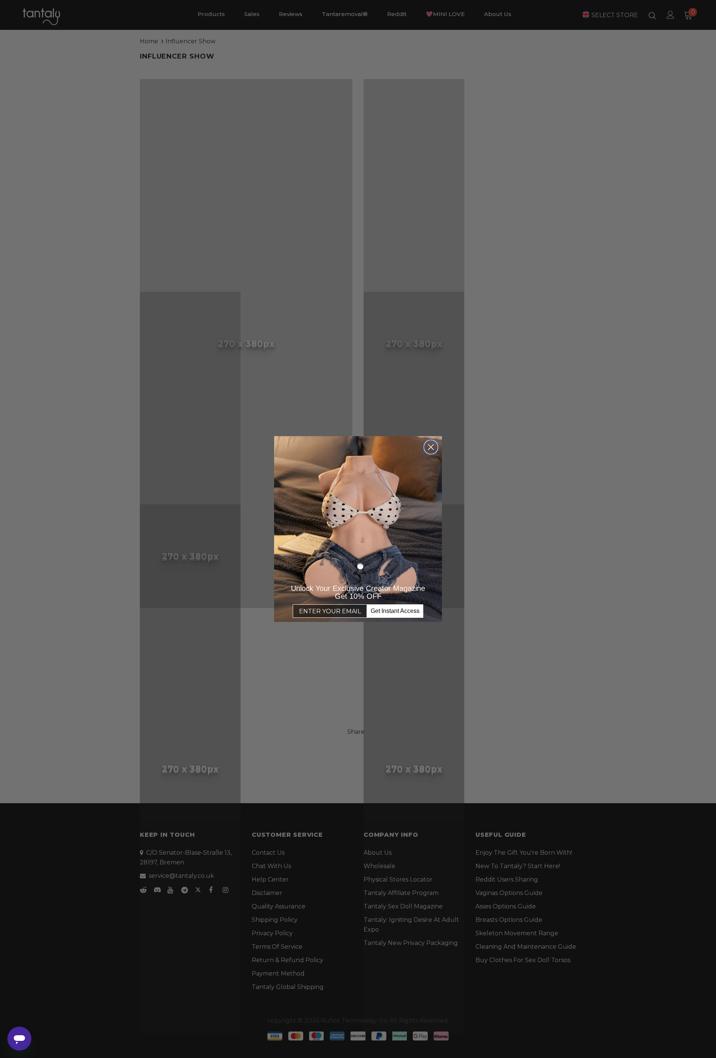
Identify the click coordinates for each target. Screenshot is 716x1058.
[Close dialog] (430, 447)
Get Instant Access (395, 611)
